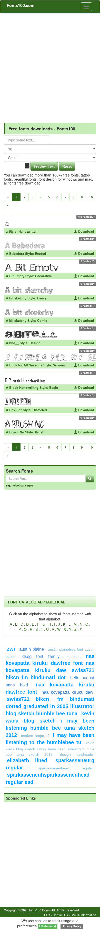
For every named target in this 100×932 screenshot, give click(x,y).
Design (35, 343)
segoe (29, 485)
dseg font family (40, 656)
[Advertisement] (50, 66)
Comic (42, 320)
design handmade (76, 754)
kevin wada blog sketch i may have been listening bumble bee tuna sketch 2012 (50, 749)
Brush (39, 432)
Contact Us (60, 915)
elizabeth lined (27, 760)
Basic (53, 387)
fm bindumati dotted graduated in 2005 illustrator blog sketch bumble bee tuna (50, 706)
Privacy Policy (71, 926)
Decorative (43, 276)
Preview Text (44, 166)
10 (91, 197)
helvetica (18, 485)
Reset (67, 166)
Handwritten (27, 231)
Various (59, 365)
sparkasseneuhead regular (65, 768)
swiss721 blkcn (28, 699)
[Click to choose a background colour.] (27, 166)
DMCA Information (83, 915)
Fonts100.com (20, 5)
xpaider (73, 656)
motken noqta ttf (35, 736)
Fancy (42, 298)
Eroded (40, 253)
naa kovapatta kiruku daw (67, 692)
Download (85, 231)
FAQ (47, 915)
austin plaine (31, 649)
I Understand (47, 926)
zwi (11, 649)
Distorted (40, 410)
